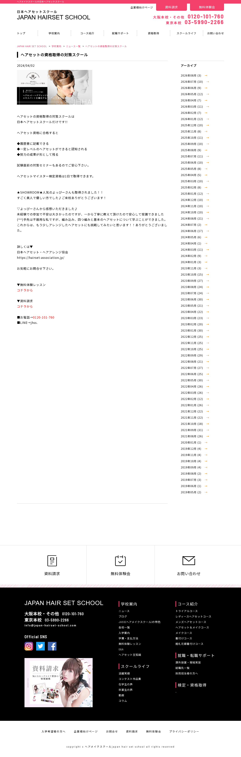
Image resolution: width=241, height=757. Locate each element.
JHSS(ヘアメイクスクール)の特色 (140, 622)
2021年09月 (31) (192, 430)
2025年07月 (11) (192, 156)
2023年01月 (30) (192, 330)
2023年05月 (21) (192, 305)
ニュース (124, 611)
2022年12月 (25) (192, 337)
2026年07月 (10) (192, 82)
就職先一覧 (182, 668)
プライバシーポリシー (184, 731)
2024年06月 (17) (192, 231)
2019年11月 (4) (191, 455)
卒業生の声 (126, 689)
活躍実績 (124, 673)
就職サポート (120, 33)
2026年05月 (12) (192, 94)
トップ (21, 33)
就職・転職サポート (196, 655)
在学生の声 (126, 684)
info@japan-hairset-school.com (50, 625)
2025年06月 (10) (192, 162)
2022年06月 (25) (192, 374)
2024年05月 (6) (191, 237)
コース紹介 (87, 33)
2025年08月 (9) (191, 150)
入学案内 (124, 632)
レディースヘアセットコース (193, 616)
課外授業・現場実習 (188, 662)
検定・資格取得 (192, 685)
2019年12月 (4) (191, 449)
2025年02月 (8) (191, 187)
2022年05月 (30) (192, 380)
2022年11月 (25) (192, 343)
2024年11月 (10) (192, 206)
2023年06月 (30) (192, 299)
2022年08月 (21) (192, 361)
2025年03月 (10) (192, 181)
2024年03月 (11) (192, 249)
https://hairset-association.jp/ (40, 257)
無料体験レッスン (130, 643)
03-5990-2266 (195, 22)
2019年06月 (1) (191, 486)
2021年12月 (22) (192, 411)
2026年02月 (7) (191, 113)
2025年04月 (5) (191, 175)
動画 (121, 695)
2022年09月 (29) (192, 355)
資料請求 (171, 7)
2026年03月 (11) (192, 106)
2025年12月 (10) (192, 125)
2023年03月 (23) (192, 318)
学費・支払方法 (128, 638)
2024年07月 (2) (191, 225)
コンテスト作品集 (130, 678)
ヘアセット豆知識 (130, 654)
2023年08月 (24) (192, 287)
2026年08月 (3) (191, 75)
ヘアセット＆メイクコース (192, 627)
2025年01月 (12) (192, 193)
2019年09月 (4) (191, 467)
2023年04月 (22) (192, 312)
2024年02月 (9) (191, 256)
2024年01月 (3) (191, 262)
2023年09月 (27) (192, 281)
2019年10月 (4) (191, 461)
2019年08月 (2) (191, 473)
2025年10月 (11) (192, 137)
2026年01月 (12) (192, 119)
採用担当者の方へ (186, 673)
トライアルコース (186, 611)
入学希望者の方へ (54, 731)
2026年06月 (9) (191, 88)
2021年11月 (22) (192, 417)
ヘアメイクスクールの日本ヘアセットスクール (40, 1)
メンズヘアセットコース (190, 622)
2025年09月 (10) (192, 144)
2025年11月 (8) (191, 131)
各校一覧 (124, 627)
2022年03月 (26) (192, 393)
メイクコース (183, 632)
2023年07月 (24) (192, 293)
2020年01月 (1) (191, 442)
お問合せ (112, 731)
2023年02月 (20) (192, 324)
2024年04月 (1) (191, 243)
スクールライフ (186, 33)
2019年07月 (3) (191, 480)
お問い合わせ (215, 33)
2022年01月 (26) (192, 405)
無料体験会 (207, 7)
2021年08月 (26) (192, 436)
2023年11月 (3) (191, 268)
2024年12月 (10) (192, 200)
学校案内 (54, 33)
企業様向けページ (141, 7)
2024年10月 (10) (192, 212)
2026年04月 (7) (191, 100)
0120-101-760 (188, 16)
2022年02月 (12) (192, 399)
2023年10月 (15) (192, 274)
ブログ (123, 616)
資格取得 (153, 33)
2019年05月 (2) (191, 492)
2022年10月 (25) (192, 349)
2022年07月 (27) (192, 368)
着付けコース (183, 638)
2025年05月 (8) (191, 169)
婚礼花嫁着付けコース (189, 643)
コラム (123, 700)
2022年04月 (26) (192, 386)
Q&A (121, 649)
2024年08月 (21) (192, 218)
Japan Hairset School (53, 17)
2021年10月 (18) (192, 424)
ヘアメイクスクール (98, 746)
